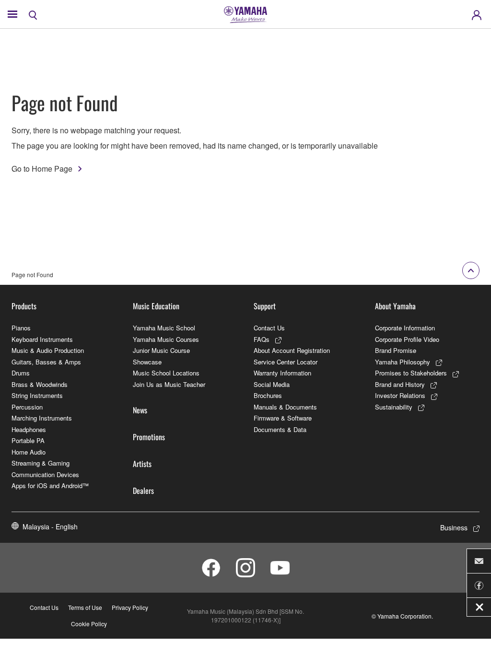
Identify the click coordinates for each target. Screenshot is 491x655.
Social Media (272, 384)
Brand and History (400, 384)
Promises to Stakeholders (411, 372)
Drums (21, 372)
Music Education (156, 306)
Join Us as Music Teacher (169, 384)
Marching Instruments (42, 417)
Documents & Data (280, 429)
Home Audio (29, 451)
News (140, 410)
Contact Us (269, 327)
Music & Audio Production (48, 350)
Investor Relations (400, 395)
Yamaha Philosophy (402, 361)
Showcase (147, 361)
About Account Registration (292, 350)
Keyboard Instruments (42, 339)
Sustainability (393, 406)
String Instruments (37, 395)
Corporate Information (405, 327)
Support (265, 306)
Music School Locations (166, 372)
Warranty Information (282, 372)
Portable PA (28, 440)
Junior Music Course (161, 350)
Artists (142, 463)
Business (454, 527)
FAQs (261, 339)
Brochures (268, 395)
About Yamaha (395, 306)
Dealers (143, 490)
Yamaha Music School (164, 327)
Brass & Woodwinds (40, 384)
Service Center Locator (285, 361)
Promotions (149, 437)
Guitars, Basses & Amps (46, 361)
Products (24, 306)
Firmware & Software (283, 417)
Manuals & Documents (285, 406)
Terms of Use (85, 607)
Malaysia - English (50, 526)
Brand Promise (395, 350)
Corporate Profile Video (407, 339)
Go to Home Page (42, 168)
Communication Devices (45, 474)
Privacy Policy (130, 607)
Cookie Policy (89, 624)
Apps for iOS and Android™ (50, 485)
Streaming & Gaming (41, 463)
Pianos (21, 327)
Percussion (27, 406)
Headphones (29, 429)
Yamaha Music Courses (166, 339)
